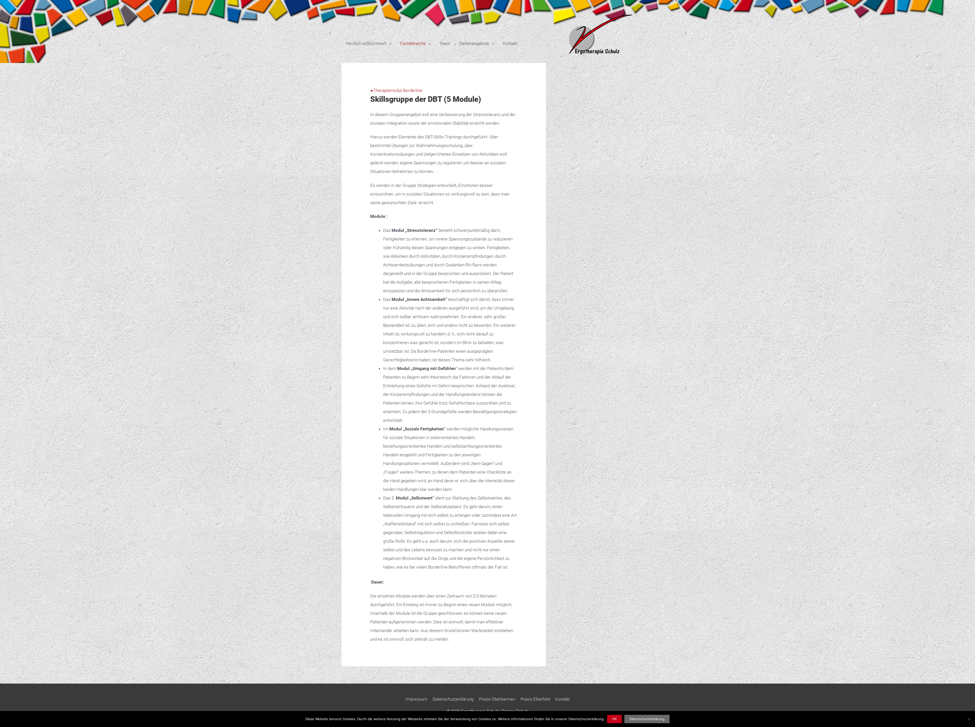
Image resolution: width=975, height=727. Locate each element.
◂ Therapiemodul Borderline (396, 90)
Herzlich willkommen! (366, 43)
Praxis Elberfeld (535, 699)
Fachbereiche (413, 43)
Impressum (416, 699)
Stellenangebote (474, 43)
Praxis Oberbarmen (497, 699)
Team (445, 43)
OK (614, 719)
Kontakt (510, 43)
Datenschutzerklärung (453, 699)
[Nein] (968, 719)
